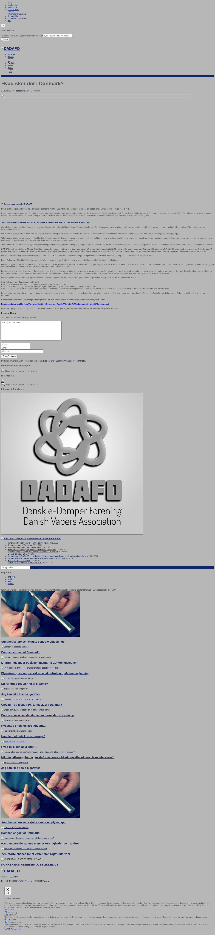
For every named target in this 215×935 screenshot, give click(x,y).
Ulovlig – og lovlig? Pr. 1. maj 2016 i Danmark (31, 704)
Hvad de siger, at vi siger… (19, 746)
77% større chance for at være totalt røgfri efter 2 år (35, 854)
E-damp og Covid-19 (16, 554)
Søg (9, 20)
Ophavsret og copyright (17, 18)
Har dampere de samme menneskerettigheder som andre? (33, 552)
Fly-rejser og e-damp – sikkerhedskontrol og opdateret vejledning (45, 673)
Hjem (10, 3)
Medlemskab (13, 5)
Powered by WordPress (19, 881)
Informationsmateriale (17, 14)
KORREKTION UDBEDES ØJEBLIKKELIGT (29, 864)
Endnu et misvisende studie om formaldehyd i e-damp (37, 715)
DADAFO (11, 70)
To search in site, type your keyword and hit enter (22, 36)
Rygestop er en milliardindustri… (23, 725)
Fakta (10, 72)
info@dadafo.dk (21, 91)
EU (9, 61)
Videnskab (12, 7)
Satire (10, 67)
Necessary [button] (9, 910)
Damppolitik (13, 16)
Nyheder (11, 54)
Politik (10, 59)
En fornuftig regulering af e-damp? (24, 683)
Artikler (11, 579)
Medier (11, 65)
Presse (11, 56)
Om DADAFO (13, 9)
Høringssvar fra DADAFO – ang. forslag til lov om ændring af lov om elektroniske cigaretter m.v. (48, 556)
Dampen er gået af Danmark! (20, 545)
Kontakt (11, 12)
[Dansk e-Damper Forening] (10, 48)
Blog (9, 581)
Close (5, 39)
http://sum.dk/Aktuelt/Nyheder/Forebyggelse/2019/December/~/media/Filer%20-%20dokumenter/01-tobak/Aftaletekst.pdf (55, 304)
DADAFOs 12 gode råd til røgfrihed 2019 (25, 563)
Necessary (12, 913)
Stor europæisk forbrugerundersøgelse (24, 547)
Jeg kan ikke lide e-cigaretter (20, 694)
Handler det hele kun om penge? (23, 736)
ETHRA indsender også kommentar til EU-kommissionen (32, 549)
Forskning (12, 63)
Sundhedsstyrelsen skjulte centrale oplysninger (28, 543)
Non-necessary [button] (10, 919)
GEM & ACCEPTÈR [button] (12, 929)
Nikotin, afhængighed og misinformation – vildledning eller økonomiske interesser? (57, 757)
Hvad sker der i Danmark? (19, 560)
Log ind (4, 881)
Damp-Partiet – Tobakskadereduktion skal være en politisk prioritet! (36, 558)
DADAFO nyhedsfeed (49, 538)
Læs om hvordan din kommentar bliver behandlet (64, 361)
